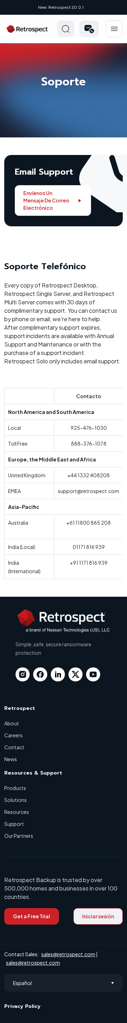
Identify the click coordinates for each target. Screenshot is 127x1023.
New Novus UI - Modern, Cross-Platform (79, 7)
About (11, 723)
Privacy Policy (22, 1006)
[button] (89, 29)
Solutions (15, 800)
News (10, 759)
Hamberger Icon (114, 28)
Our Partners (18, 836)
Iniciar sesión (98, 916)
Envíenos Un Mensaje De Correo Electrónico (46, 200)
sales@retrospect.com (68, 954)
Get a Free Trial (31, 916)
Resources (16, 812)
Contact (14, 747)
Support (14, 824)
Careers (13, 735)
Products (15, 788)
